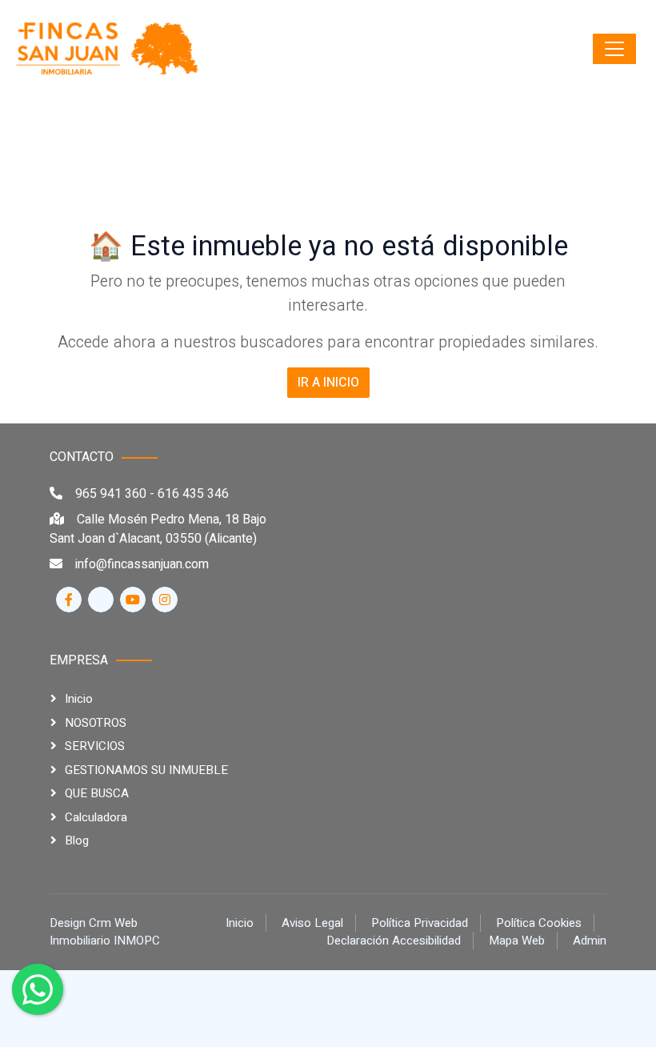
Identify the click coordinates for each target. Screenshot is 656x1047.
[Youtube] (133, 599)
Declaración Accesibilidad (393, 940)
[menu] (614, 49)
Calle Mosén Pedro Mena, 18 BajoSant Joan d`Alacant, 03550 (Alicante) (158, 529)
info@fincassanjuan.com (142, 564)
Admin (589, 940)
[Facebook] (69, 599)
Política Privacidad (419, 923)
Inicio (79, 699)
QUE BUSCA (97, 793)
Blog (77, 840)
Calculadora (96, 817)
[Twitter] (101, 599)
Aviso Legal (312, 923)
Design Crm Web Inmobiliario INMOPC (105, 932)
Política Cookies (539, 923)
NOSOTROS (95, 723)
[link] (108, 48)
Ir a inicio (328, 382)
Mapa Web (517, 940)
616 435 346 (193, 493)
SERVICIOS (95, 746)
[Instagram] (165, 599)
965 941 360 (110, 493)
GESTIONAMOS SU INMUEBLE (146, 770)
